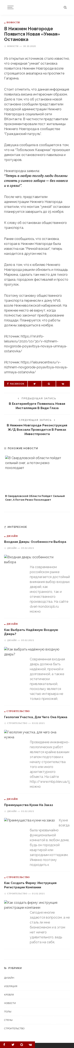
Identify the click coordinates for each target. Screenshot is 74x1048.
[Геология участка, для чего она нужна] (35, 735)
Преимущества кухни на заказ (28, 805)
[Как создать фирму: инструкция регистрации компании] (35, 905)
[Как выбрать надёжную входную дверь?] (35, 652)
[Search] (65, 7)
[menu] (9, 7)
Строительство (18, 711)
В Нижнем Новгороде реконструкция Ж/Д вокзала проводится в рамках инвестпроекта (37, 429)
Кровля (9, 994)
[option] (37, 479)
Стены (8, 1020)
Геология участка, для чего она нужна (35, 717)
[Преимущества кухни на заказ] (29, 820)
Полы (7, 1011)
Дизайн (12, 536)
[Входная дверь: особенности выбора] (35, 560)
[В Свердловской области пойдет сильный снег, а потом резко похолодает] (37, 474)
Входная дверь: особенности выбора (35, 541)
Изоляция (10, 986)
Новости (13, 22)
